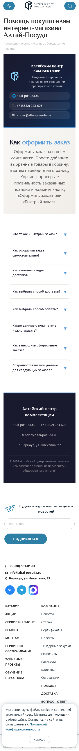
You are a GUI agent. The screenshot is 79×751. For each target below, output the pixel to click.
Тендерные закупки (56, 646)
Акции (10, 614)
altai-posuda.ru (24, 425)
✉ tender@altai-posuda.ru (31, 115)
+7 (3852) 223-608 (53, 425)
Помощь (48, 686)
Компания (50, 606)
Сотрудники (50, 677)
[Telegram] (21, 590)
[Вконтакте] (10, 590)
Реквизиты (49, 654)
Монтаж (12, 638)
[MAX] (33, 590)
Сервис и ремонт (20, 622)
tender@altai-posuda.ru (39, 435)
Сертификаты (51, 630)
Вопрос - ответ (54, 701)
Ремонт (11, 630)
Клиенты (48, 670)
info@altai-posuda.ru (25, 572)
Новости (47, 614)
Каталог (12, 606)
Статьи (46, 622)
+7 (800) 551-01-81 (21, 566)
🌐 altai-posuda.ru (25, 96)
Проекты (47, 638)
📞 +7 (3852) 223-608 (27, 105)
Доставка (49, 693)
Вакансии (48, 662)
